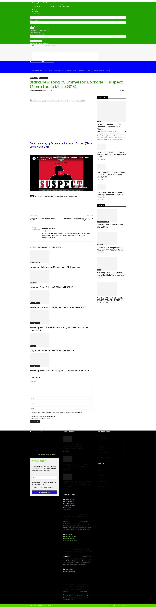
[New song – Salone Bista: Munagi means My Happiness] (61, 256)
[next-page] (31, 374)
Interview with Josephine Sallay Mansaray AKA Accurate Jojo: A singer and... (110, 250)
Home (100, 467)
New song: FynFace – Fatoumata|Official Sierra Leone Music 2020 (59, 370)
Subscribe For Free (44, 492)
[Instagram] (47, 239)
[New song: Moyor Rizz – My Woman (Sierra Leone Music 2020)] (61, 297)
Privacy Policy (102, 489)
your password (34, 26)
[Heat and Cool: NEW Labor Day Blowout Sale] (111, 216)
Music (99, 269)
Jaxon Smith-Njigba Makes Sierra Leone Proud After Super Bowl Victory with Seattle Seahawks (77, 586)
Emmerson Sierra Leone (61, 196)
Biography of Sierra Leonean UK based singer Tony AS (43, 219)
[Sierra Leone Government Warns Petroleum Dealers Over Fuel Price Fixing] (111, 147)
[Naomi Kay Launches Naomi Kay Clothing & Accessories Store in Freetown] (111, 187)
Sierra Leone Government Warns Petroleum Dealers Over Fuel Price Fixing (111, 154)
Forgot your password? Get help (39, 30)
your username (34, 20)
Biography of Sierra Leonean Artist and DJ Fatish (52, 350)
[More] (48, 94)
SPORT (108, 71)
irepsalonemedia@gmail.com (47, 455)
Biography (32, 345)
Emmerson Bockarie (48, 196)
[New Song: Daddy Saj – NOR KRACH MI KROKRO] (61, 276)
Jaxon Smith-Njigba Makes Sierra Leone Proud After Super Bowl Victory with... (111, 174)
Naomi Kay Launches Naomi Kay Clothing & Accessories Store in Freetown (110, 194)
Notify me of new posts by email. (41, 418)
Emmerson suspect (73, 196)
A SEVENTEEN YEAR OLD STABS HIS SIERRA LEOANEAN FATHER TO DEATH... (77, 484)
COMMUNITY (48, 71)
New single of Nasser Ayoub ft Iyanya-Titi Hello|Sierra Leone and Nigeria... (111, 275)
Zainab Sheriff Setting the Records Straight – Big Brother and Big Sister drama (78, 219)
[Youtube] (57, 5)
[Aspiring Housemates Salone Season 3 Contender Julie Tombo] (78, 459)
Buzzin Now (33, 282)
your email (33, 39)
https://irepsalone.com (48, 231)
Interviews (100, 244)
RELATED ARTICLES (37, 247)
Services (100, 473)
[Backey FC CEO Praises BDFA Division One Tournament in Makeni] (111, 111)
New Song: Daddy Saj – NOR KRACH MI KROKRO (51, 287)
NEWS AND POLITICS (36, 71)
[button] (52, 3)
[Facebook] (52, 5)
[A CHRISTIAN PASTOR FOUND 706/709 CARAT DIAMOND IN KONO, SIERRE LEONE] (111, 289)
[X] (54, 5)
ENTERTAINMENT (71, 71)
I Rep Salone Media (36, 90)
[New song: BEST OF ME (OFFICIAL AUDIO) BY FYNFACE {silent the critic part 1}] (61, 317)
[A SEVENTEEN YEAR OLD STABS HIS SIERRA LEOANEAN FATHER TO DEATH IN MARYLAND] (78, 477)
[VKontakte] (56, 5)
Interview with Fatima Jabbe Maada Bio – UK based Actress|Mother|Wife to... (75, 446)
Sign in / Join (37, 6)
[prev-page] (30, 374)
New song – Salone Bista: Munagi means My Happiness (55, 267)
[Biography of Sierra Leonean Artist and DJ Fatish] (61, 340)
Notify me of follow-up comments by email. (44, 416)
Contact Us (101, 476)
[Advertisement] (65, 56)
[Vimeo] (55, 5)
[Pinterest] (40, 94)
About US (101, 470)
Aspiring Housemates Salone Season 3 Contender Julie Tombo (77, 465)
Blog (99, 478)
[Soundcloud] (50, 239)
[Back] (60, 3)
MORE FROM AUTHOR (53, 247)
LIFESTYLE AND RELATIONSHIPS (95, 71)
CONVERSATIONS (59, 71)
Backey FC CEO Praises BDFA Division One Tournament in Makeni (109, 126)
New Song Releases (43, 77)
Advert (115, 605)
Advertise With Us (103, 481)
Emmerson (38, 196)
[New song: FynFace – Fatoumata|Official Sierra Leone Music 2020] (61, 360)
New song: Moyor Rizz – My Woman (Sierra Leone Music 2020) (58, 307)
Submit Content (102, 484)
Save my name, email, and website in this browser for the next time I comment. (57, 412)
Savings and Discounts (103, 221)
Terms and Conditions (104, 486)
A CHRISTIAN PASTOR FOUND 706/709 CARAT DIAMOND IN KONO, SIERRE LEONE (110, 300)
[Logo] (36, 62)
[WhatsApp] (44, 94)
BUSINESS (81, 71)
